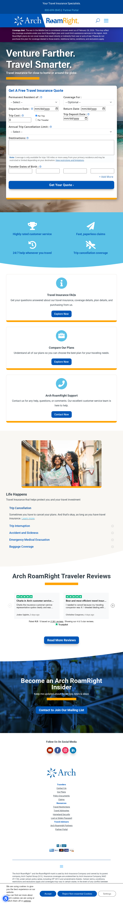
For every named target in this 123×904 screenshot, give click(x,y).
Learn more (28, 518)
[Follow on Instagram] (65, 750)
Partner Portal (70, 10)
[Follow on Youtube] (50, 750)
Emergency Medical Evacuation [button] (29, 539)
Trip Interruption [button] (19, 525)
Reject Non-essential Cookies (77, 893)
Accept (48, 893)
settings (27, 901)
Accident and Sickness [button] (23, 532)
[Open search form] (98, 20)
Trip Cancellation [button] (20, 508)
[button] (106, 20)
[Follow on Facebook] (57, 750)
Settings (107, 893)
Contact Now (61, 414)
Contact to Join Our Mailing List (61, 710)
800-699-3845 (52, 10)
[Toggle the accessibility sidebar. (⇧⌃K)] (5, 898)
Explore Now (61, 313)
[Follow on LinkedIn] (73, 750)
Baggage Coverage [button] (21, 546)
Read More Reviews (61, 640)
